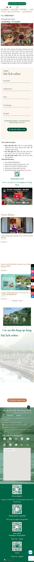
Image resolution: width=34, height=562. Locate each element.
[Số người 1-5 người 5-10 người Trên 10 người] (17, 114)
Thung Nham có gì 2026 (17, 516)
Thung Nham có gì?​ (17, 179)
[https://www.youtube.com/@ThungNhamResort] (32, 277)
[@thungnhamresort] (32, 280)
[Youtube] (28, 439)
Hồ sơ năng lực (17, 496)
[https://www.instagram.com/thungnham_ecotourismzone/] (32, 287)
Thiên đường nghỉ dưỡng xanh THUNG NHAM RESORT (17, 237)
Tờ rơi (17, 553)
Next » (21, 301)
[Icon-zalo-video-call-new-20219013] (22, 445)
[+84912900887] (32, 271)
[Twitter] (16, 445)
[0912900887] (32, 268)
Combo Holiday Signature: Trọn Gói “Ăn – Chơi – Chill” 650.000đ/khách (17, 293)
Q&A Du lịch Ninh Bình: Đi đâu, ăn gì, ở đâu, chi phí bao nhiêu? (17, 265)
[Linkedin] (22, 439)
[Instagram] (16, 439)
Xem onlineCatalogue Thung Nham (17, 534)
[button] (17, 6)
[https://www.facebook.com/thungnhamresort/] (32, 274)
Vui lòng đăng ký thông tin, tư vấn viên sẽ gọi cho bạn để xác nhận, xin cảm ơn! (17, 121)
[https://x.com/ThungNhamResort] (32, 290)
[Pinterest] (10, 445)
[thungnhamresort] (32, 296)
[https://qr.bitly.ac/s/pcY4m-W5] (32, 283)
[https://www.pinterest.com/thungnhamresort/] (32, 293)
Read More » (4, 242)
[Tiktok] (4, 445)
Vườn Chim (27, 170)
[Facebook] (4, 439)
